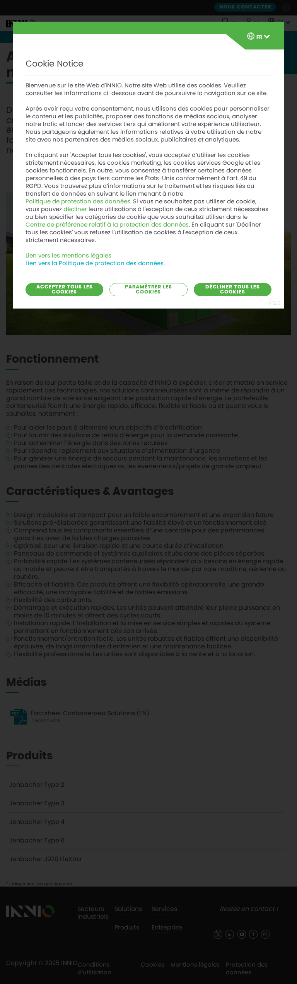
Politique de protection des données (78, 201)
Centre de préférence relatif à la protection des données (107, 225)
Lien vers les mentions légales (68, 255)
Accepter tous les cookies (64, 290)
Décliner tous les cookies (232, 290)
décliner (75, 209)
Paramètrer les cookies (148, 290)
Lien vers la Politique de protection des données (95, 263)
